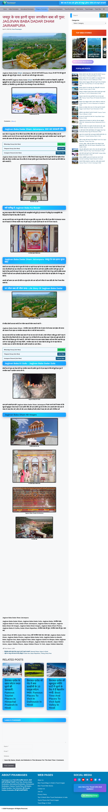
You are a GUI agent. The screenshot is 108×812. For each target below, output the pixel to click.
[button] (104, 9)
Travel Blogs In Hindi (44, 803)
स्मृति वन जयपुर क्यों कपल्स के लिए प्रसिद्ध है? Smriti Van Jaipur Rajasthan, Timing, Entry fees (28, 653)
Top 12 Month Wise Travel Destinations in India (52, 797)
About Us (41, 780)
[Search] (103, 15)
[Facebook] (99, 779)
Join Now (61, 144)
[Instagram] (75, 779)
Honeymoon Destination (56, 9)
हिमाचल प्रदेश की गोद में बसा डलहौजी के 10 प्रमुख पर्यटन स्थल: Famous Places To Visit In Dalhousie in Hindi (35, 692)
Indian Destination (14, 9)
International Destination (27, 9)
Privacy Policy (42, 794)
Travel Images (89, 9)
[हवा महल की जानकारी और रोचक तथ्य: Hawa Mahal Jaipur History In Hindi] (75, 118)
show (13, 121)
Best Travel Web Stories (45, 786)
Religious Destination (41, 9)
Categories (75, 20)
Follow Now (60, 153)
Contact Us (41, 789)
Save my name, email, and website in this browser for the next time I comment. (34, 760)
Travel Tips (98, 9)
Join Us (40, 791)
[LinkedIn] (87, 779)
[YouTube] (83, 779)
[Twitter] (95, 779)
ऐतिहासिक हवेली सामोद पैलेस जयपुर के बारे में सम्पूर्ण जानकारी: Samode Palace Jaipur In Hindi (26, 651)
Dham (20, 73)
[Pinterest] (91, 779)
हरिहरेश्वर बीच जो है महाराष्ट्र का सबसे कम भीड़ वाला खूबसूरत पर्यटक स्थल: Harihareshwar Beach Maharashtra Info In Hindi (92, 122)
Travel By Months (69, 9)
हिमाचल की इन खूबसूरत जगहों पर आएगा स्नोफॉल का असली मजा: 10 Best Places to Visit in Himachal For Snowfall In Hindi (92, 103)
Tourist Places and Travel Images (48, 800)
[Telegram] (79, 779)
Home (5, 9)
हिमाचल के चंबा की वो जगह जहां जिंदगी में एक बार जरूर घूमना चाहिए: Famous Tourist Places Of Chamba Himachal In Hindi (92, 98)
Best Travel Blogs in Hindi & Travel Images (51, 783)
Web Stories (79, 9)
